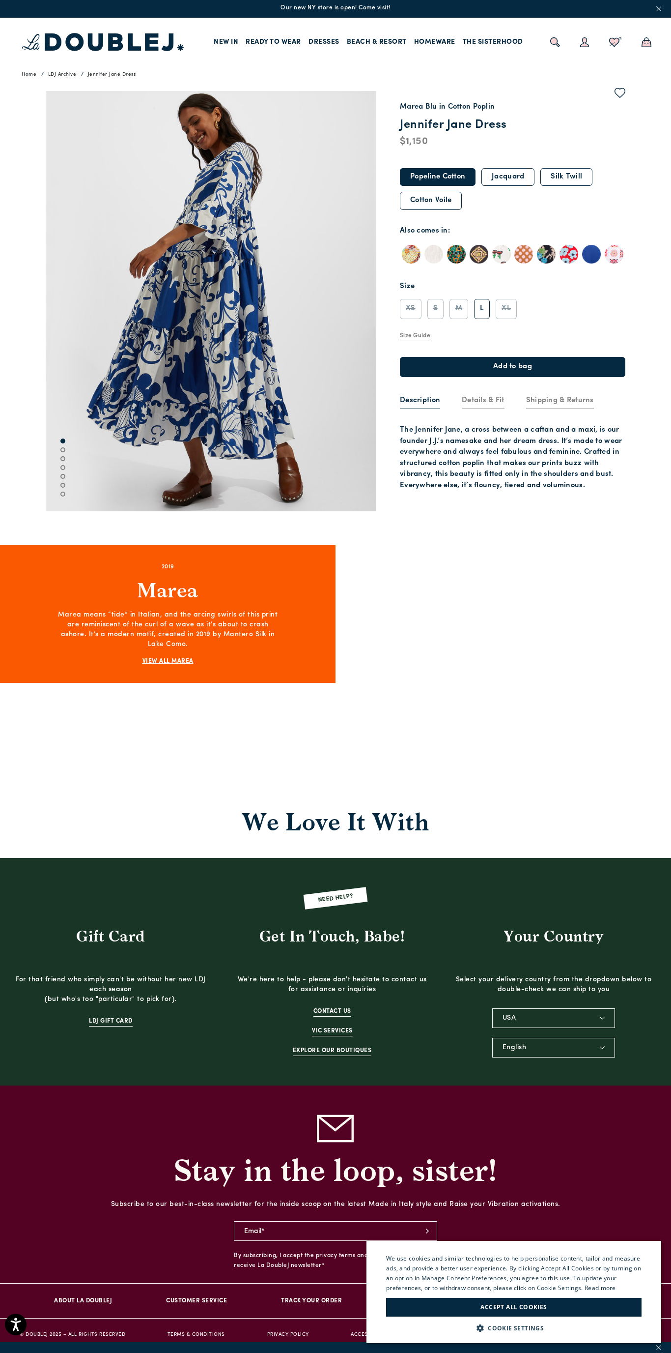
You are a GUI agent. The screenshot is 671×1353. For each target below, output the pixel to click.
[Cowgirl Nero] (479, 254)
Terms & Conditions (196, 1334)
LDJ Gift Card (111, 1021)
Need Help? (336, 898)
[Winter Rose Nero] (546, 254)
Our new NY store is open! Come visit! (335, 8)
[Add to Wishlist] (620, 95)
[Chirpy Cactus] (501, 254)
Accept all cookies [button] (513, 1307)
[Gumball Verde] (456, 254)
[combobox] (553, 1018)
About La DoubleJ (83, 1301)
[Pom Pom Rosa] (523, 254)
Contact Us (332, 1011)
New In (226, 42)
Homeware (434, 42)
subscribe (427, 1231)
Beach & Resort (377, 42)
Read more (600, 1288)
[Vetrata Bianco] (614, 254)
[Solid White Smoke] (433, 254)
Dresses (323, 42)
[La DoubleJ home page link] (103, 42)
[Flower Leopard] (569, 254)
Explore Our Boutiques (332, 1051)
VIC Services (332, 1031)
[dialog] (513, 1292)
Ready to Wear (273, 42)
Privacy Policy (288, 1334)
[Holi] (411, 254)
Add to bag (512, 366)
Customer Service (196, 1301)
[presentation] (420, 401)
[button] (514, 1328)
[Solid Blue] (591, 254)
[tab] (420, 401)
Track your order (311, 1301)
